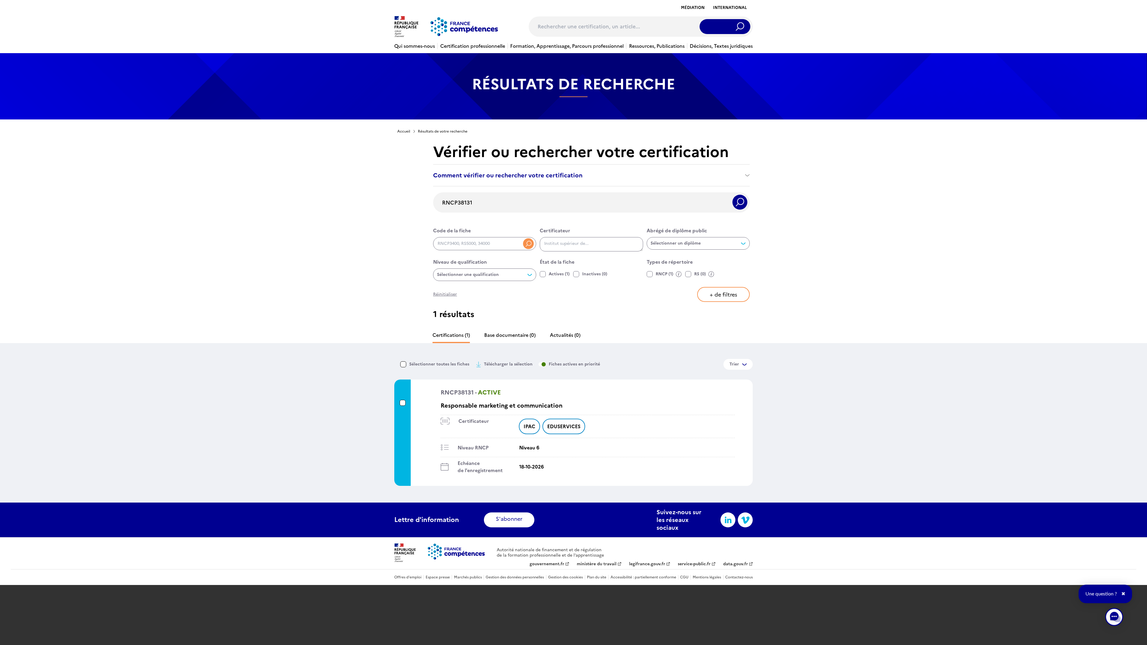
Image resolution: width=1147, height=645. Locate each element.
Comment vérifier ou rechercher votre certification (507, 175)
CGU (684, 577)
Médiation (693, 7)
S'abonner (509, 519)
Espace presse (438, 577)
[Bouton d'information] (679, 274)
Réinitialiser (445, 294)
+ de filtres (723, 295)
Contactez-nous (739, 577)
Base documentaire (510, 335)
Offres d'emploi (407, 577)
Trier (734, 364)
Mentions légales (707, 577)
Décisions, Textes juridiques (721, 46)
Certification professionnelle (472, 46)
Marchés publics (468, 577)
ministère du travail (597, 564)
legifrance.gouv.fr (647, 564)
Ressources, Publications (657, 46)
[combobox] (591, 244)
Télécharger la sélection (508, 364)
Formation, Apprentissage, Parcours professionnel (567, 46)
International (730, 7)
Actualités (565, 335)
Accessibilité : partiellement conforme (643, 577)
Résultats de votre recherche (442, 131)
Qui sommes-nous (414, 46)
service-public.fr (694, 564)
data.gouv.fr (735, 564)
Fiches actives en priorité (574, 364)
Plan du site (596, 577)
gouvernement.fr (547, 564)
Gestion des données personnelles (515, 577)
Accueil (403, 131)
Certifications (451, 335)
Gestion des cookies (565, 577)
